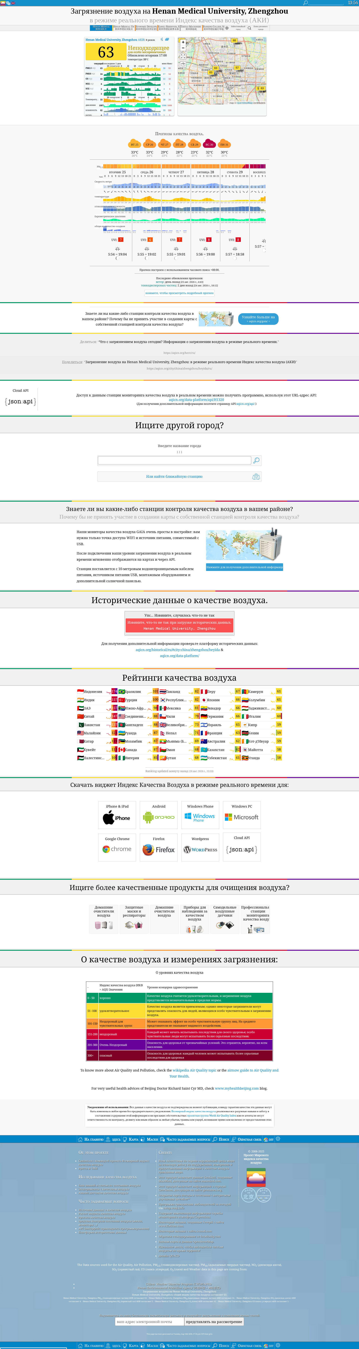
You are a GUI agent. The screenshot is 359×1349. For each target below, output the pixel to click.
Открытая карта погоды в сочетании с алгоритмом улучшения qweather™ (194, 1197)
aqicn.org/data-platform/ (179, 655)
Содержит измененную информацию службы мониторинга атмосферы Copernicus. (191, 1215)
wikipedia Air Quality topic (194, 1070)
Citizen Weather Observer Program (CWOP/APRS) (179, 1284)
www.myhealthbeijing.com (237, 1088)
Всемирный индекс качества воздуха (194, 1111)
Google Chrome (117, 839)
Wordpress (200, 839)
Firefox (159, 839)
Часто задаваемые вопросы (103, 1201)
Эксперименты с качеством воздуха (104, 1189)
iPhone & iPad (117, 806)
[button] (234, 42)
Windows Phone (200, 806)
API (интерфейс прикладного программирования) (114, 1228)
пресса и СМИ (88, 1168)
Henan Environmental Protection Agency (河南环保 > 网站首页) (178, 1288)
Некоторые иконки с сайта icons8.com (185, 1231)
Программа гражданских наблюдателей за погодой (195, 1204)
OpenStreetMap (245, 102)
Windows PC (242, 806)
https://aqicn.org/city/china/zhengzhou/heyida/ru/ (179, 368)
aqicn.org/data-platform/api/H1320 (196, 399)
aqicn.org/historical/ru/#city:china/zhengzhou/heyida (178, 649)
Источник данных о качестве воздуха (105, 1210)
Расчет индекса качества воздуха (102, 1213)
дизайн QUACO (169, 1256)
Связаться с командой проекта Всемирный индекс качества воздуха (114, 1162)
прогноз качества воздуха (97, 1217)
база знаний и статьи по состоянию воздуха (109, 1185)
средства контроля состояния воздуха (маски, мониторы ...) (110, 1223)
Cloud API (242, 837)
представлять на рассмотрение (214, 1321)
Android (158, 806)
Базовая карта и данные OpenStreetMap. (186, 1241)
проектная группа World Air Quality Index (212, 1115)
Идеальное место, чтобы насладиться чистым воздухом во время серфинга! (191, 1248)
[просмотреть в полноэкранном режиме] (167, 39)
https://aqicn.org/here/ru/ (179, 353)
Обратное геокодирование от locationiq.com (189, 1236)
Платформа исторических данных (103, 1232)
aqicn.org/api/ (246, 404)
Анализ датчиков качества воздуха (103, 1193)
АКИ (115, 39)
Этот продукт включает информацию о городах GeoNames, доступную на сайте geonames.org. (192, 1188)
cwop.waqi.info (173, 1208)
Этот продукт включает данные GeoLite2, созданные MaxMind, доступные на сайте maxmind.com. (195, 1179)
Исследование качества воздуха (108, 1177)
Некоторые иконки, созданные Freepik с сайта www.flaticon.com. (191, 1224)
